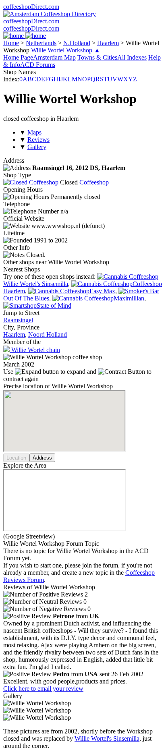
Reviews (38, 139)
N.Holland (76, 42)
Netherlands (41, 42)
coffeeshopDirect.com (31, 6)
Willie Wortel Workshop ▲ (65, 50)
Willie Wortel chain (35, 349)
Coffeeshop (94, 182)
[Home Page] (24, 35)
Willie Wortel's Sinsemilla (107, 738)
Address (42, 458)
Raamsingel (18, 320)
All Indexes (132, 57)
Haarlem (108, 42)
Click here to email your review (43, 688)
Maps (34, 132)
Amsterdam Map (54, 57)
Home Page (18, 57)
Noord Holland (47, 334)
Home (11, 42)
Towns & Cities (97, 57)
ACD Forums (37, 64)
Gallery (36, 146)
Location (16, 458)
